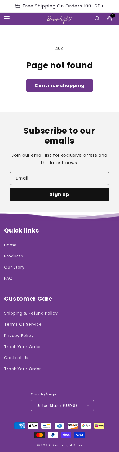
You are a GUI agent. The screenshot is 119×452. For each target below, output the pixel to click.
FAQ (8, 278)
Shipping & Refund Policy (31, 313)
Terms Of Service (23, 324)
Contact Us (16, 358)
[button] (98, 19)
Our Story (14, 267)
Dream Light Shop (67, 445)
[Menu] (7, 19)
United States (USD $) (57, 405)
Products (13, 256)
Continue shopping (60, 85)
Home (10, 245)
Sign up (59, 194)
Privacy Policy (19, 335)
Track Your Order (22, 346)
